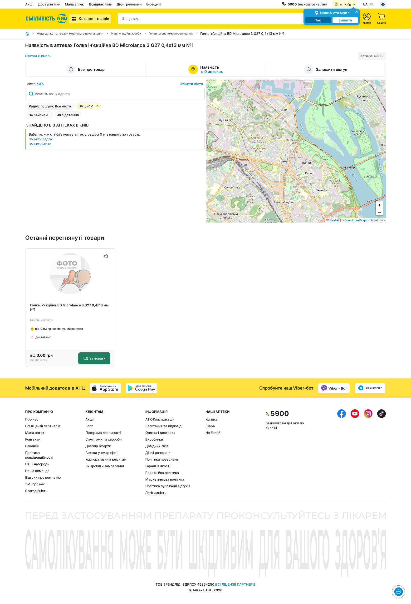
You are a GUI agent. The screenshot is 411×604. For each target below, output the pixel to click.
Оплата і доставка (160, 433)
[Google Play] (141, 388)
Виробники (154, 439)
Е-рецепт (153, 4)
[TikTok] (381, 452)
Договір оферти (98, 446)
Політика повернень (161, 459)
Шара (210, 426)
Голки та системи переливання (171, 33)
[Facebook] (341, 452)
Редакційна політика (162, 473)
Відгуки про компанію (43, 477)
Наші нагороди (37, 464)
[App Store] (105, 388)
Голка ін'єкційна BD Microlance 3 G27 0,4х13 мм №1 (69, 307)
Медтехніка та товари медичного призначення (70, 33)
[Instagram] (368, 452)
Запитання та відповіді (163, 426)
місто (35, 84)
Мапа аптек (74, 4)
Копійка (212, 419)
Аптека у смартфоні (101, 453)
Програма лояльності (103, 433)
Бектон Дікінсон (38, 56)
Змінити (345, 20)
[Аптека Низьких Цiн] (47, 18)
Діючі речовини (129, 4)
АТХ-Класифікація (159, 419)
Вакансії (32, 446)
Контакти (32, 439)
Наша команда (37, 471)
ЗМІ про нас (35, 484)
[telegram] (370, 388)
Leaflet (334, 220)
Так (318, 20)
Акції (29, 4)
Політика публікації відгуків (167, 486)
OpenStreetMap (355, 220)
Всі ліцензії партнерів (42, 426)
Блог (89, 426)
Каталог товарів (94, 18)
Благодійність (36, 491)
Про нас (31, 419)
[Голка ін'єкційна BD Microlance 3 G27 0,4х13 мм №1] (70, 273)
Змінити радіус (41, 139)
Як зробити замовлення (104, 466)
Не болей (213, 433)
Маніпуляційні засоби (126, 33)
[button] (379, 204)
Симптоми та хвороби (103, 439)
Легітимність (155, 493)
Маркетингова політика (164, 479)
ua (365, 4)
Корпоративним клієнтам (106, 459)
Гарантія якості (157, 466)
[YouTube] (355, 452)
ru (372, 4)
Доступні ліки (49, 4)
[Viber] (334, 388)
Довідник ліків (100, 4)
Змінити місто (191, 84)
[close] (356, 11)
